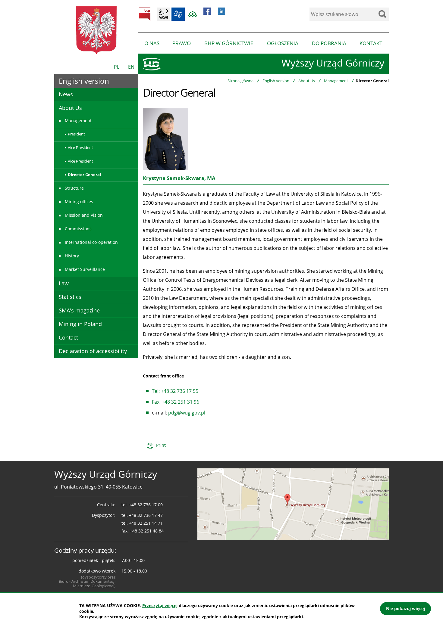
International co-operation (91, 242)
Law (64, 283)
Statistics (70, 296)
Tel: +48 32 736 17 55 (175, 391)
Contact (68, 337)
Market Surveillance (85, 269)
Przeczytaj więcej (160, 605)
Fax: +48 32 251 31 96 (175, 402)
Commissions (78, 228)
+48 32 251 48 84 (147, 531)
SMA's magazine (79, 310)
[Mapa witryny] (192, 14)
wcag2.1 (163, 14)
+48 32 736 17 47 (146, 515)
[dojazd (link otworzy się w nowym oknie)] (293, 503)
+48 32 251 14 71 (146, 523)
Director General (84, 174)
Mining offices (79, 201)
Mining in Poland (80, 324)
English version (275, 80)
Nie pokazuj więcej (405, 608)
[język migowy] (178, 14)
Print (161, 445)
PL (116, 67)
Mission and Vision (84, 215)
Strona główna (240, 80)
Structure (74, 188)
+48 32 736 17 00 (146, 505)
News (66, 94)
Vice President (80, 147)
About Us (306, 80)
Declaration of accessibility (93, 351)
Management (336, 80)
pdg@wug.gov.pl (186, 412)
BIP (144, 14)
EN (131, 67)
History (72, 256)
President (76, 134)
